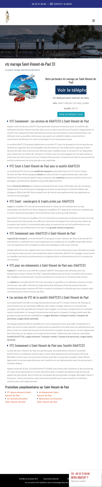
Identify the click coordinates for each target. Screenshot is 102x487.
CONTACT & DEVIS (62, 3)
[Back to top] (94, 479)
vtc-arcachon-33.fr (31, 479)
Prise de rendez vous (71, 114)
